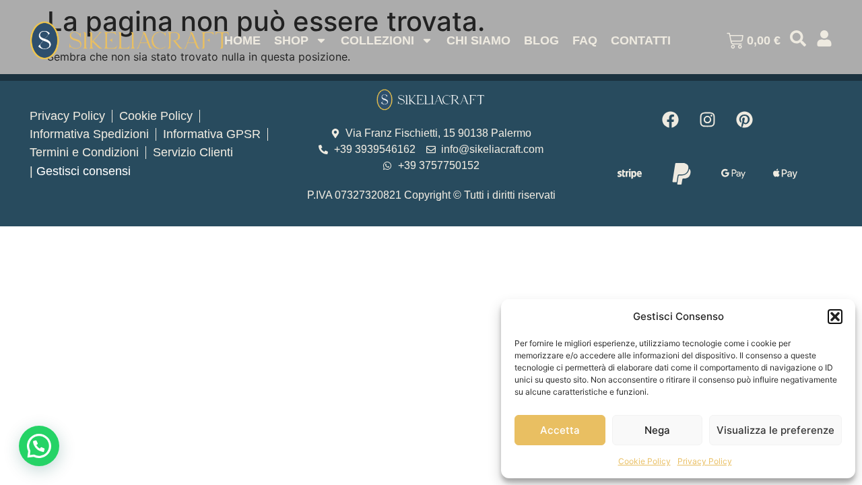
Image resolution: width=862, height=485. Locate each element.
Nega (657, 430)
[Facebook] (671, 119)
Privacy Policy (704, 461)
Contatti (641, 40)
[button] (835, 316)
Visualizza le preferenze (775, 430)
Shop (291, 40)
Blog (541, 40)
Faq (584, 40)
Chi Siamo (478, 40)
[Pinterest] (745, 119)
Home (242, 40)
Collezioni (377, 40)
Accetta (560, 430)
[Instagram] (708, 119)
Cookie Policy (644, 461)
